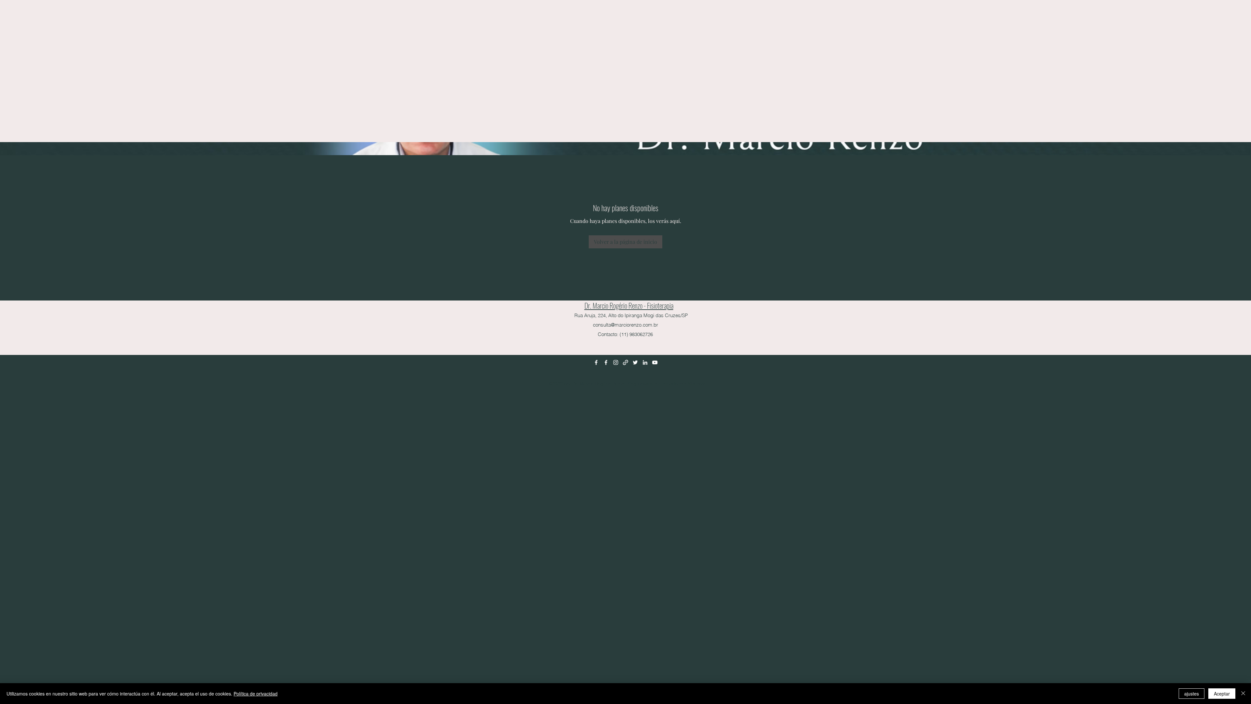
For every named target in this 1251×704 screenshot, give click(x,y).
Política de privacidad (256, 693)
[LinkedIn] (645, 362)
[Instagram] (615, 362)
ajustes (1191, 693)
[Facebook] (596, 362)
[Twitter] (635, 362)
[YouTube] (655, 362)
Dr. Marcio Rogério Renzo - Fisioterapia (628, 305)
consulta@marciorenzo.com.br (625, 325)
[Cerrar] (1243, 693)
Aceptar (1222, 693)
